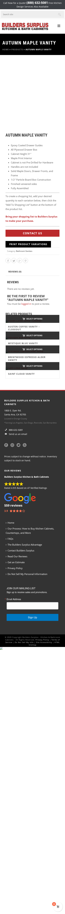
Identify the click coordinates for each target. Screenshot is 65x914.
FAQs (10, 538)
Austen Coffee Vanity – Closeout (24, 328)
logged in (26, 303)
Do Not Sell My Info (24, 642)
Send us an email (17, 434)
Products (17, 49)
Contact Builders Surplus (21, 550)
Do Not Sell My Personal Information (27, 574)
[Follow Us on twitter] (18, 445)
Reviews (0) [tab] (14, 271)
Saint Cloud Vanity (21, 373)
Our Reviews (12, 470)
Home (5, 49)
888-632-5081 (15, 429)
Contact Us (32, 233)
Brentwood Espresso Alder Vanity (26, 358)
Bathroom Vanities (24, 251)
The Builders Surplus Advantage (25, 544)
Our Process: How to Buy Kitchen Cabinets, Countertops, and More (30, 530)
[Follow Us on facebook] (6, 445)
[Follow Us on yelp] (25, 445)
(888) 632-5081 (37, 2)
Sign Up (32, 617)
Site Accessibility (44, 642)
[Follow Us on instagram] (12, 445)
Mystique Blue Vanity (23, 343)
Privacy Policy (15, 568)
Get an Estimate (16, 562)
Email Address (14, 599)
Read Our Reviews (17, 556)
